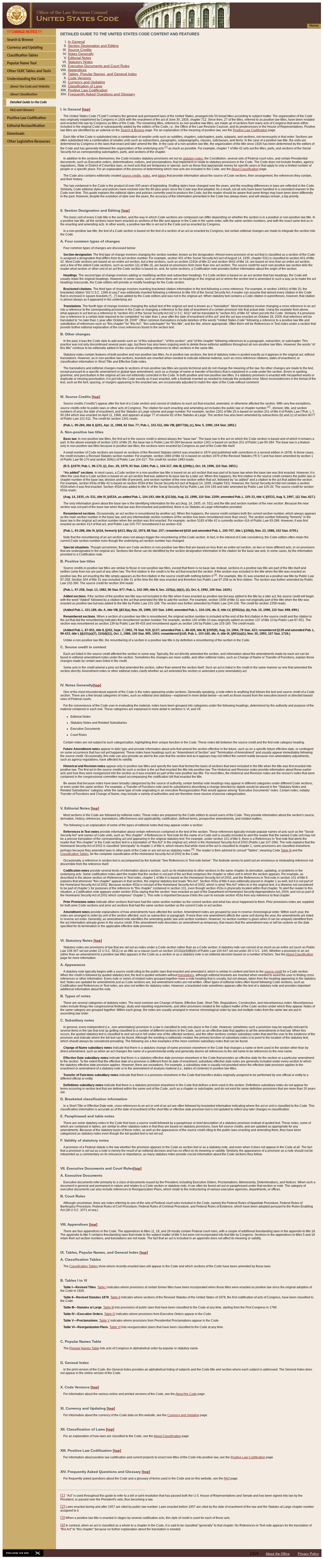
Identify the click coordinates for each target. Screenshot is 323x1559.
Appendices (77, 70)
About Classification (245, 169)
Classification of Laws (85, 86)
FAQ (227, 1478)
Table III (286, 850)
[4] (192, 849)
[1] (166, 147)
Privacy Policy (308, 1554)
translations (186, 975)
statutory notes (193, 158)
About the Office (278, 1554)
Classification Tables (74, 854)
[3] (215, 574)
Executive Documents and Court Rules (98, 66)
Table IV (109, 1314)
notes (146, 175)
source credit (273, 971)
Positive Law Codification (87, 90)
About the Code (186, 1394)
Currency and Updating (86, 82)
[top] (86, 109)
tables (162, 175)
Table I (101, 1287)
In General (76, 42)
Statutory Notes (80, 62)
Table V (104, 1320)
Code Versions (79, 78)
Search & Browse (132, 130)
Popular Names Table (84, 1348)
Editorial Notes (79, 58)
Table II (115, 1297)
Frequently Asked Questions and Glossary (101, 94)
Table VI (115, 1327)
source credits (131, 175)
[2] (268, 406)
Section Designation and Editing (93, 46)
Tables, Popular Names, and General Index (102, 74)
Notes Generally (81, 54)
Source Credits (80, 50)
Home (314, 26)
